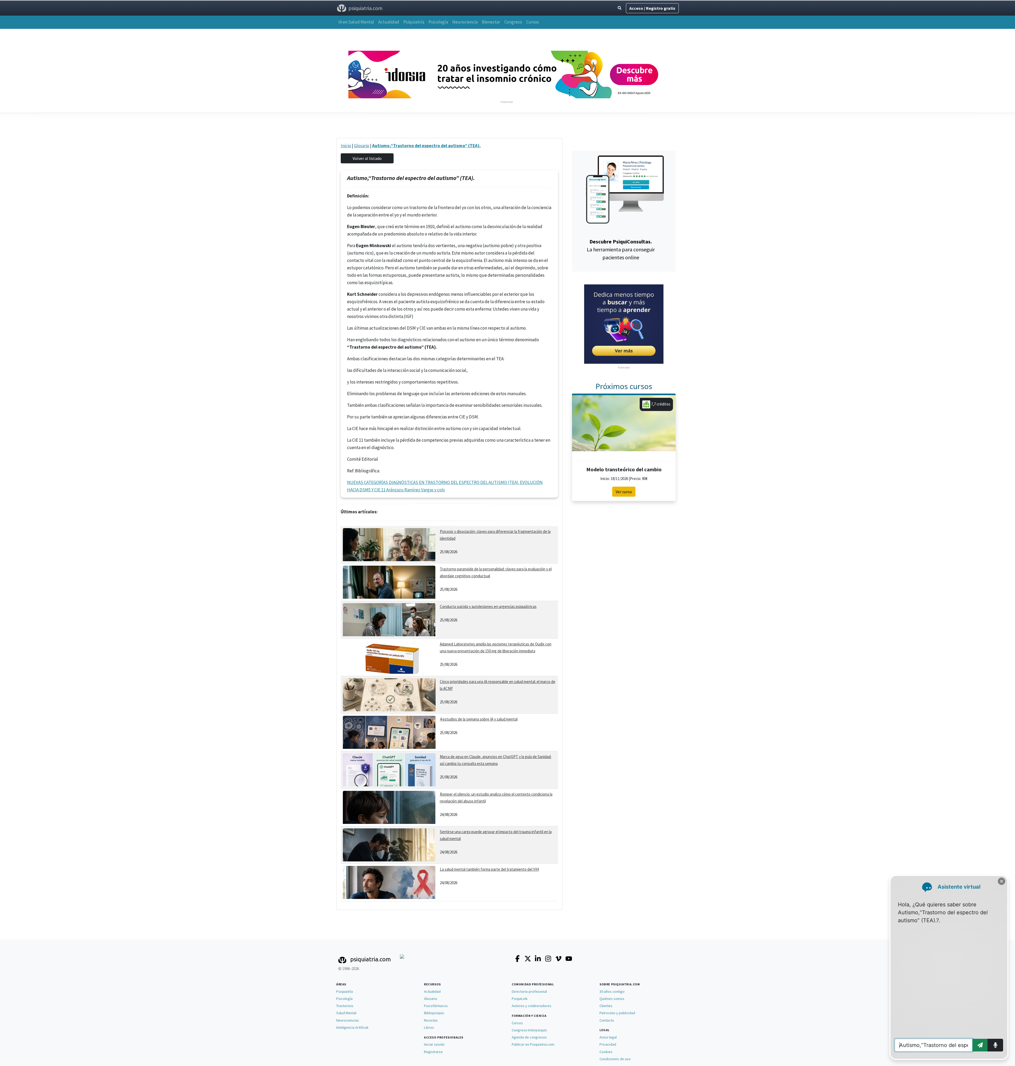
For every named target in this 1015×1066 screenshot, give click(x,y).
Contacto (606, 1020)
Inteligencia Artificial (352, 1027)
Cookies (605, 1051)
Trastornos (344, 1005)
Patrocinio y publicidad (617, 1012)
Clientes (605, 1005)
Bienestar (491, 22)
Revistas (431, 1020)
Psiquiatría (413, 22)
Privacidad (607, 1044)
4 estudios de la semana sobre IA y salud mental (479, 719)
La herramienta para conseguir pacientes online (621, 249)
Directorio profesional (529, 991)
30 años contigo (612, 991)
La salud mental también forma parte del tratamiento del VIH (489, 869)
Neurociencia (465, 22)
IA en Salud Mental (356, 22)
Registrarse (433, 1051)
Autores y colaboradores (531, 1005)
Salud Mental (346, 1012)
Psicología (438, 22)
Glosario (361, 146)
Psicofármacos (436, 1005)
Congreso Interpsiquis (529, 1030)
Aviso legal (608, 1037)
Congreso (513, 22)
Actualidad (388, 22)
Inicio (346, 146)
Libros (429, 1027)
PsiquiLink (520, 998)
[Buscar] (619, 8)
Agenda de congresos (529, 1037)
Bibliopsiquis (434, 1012)
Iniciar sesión (434, 1044)
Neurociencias (347, 1020)
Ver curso (624, 491)
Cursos (532, 22)
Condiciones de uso (615, 1058)
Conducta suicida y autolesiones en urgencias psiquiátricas (488, 606)
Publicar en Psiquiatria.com (533, 1044)
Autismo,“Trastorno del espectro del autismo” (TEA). (426, 146)
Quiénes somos (611, 998)
